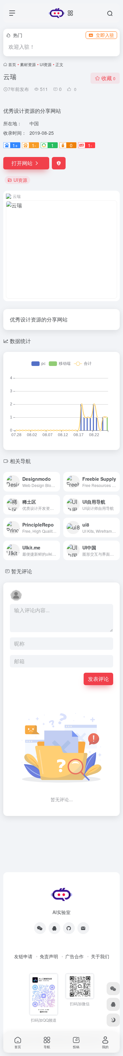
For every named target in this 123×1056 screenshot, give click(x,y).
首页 (12, 64)
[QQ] (54, 928)
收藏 (108, 78)
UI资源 (45, 64)
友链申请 (23, 956)
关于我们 (100, 956)
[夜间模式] (113, 1020)
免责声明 (49, 956)
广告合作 (74, 956)
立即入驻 (105, 35)
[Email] (83, 928)
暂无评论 (21, 571)
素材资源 (28, 64)
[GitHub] (69, 928)
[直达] (56, 482)
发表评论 (98, 679)
